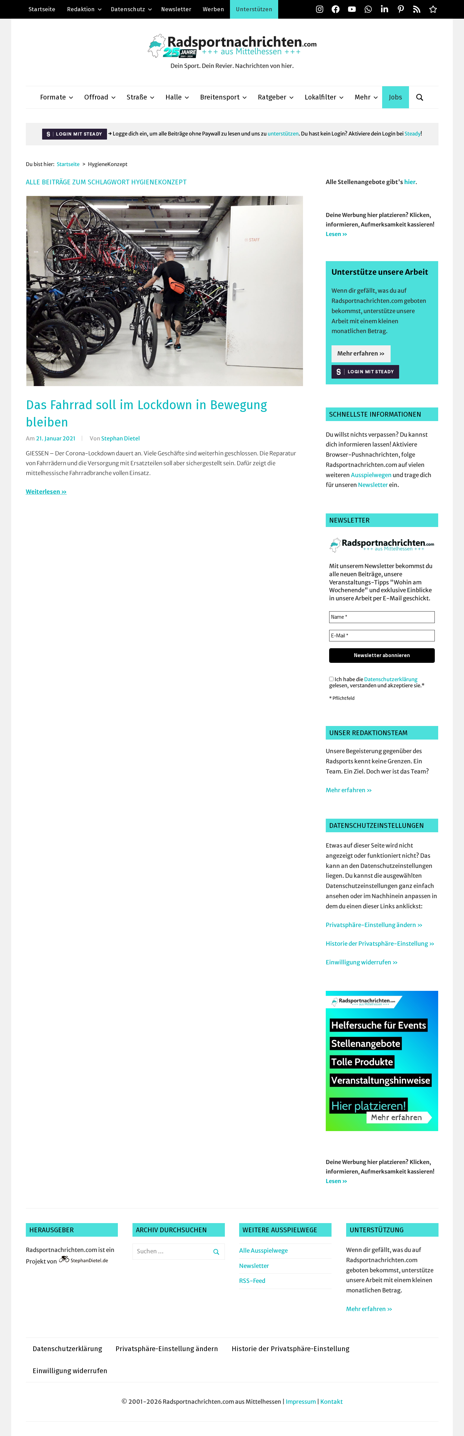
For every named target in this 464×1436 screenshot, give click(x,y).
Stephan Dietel (120, 438)
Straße (137, 97)
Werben (213, 9)
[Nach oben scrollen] (452, 1424)
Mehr (363, 97)
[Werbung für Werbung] (382, 1129)
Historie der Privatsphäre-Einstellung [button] (290, 1349)
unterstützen (283, 133)
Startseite (42, 9)
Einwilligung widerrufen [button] (70, 1371)
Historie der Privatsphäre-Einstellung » (380, 943)
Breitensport (219, 97)
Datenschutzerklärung (390, 679)
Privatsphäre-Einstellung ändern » (374, 925)
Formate (53, 97)
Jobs (395, 97)
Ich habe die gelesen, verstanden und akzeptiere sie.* (377, 682)
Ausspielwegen (371, 475)
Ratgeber (272, 97)
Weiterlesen (43, 491)
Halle (173, 97)
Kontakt (331, 1401)
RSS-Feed (252, 1281)
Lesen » (336, 234)
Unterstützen (254, 9)
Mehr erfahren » (361, 353)
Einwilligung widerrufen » (362, 962)
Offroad (96, 97)
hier (409, 182)
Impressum (301, 1401)
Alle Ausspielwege (263, 1250)
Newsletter (176, 9)
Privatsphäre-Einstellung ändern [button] (166, 1349)
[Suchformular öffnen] (420, 97)
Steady (413, 133)
